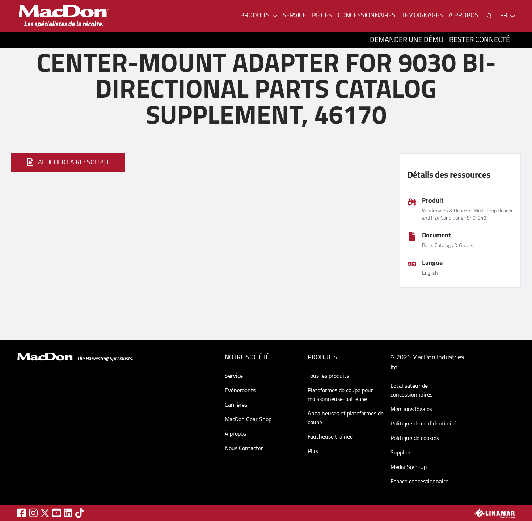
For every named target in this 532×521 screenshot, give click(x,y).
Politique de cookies (414, 438)
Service (294, 16)
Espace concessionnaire (419, 482)
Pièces (322, 16)
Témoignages (422, 16)
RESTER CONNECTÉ (479, 40)
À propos (235, 434)
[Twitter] (45, 513)
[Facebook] (21, 513)
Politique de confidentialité (423, 424)
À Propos (463, 16)
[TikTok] (79, 513)
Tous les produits (328, 376)
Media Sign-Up (408, 467)
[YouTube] (56, 513)
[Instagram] (33, 513)
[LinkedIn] (68, 513)
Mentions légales (411, 409)
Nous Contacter (244, 449)
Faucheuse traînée (330, 437)
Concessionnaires (367, 16)
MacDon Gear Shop (248, 420)
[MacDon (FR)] (63, 16)
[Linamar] (494, 513)
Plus (313, 451)
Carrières (236, 405)
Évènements (240, 391)
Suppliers (401, 453)
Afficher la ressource (74, 163)
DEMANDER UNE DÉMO (406, 40)
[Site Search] (489, 16)
